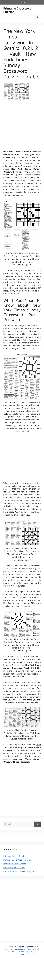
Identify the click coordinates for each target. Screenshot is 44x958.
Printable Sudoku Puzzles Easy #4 (18, 871)
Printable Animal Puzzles (14, 864)
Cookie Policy (19, 949)
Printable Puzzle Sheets (14, 856)
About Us (9, 949)
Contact (22, 954)
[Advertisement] (22, 126)
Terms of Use (11, 952)
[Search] (37, 824)
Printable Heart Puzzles (14, 867)
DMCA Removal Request (27, 952)
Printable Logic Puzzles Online (17, 860)
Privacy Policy (32, 949)
